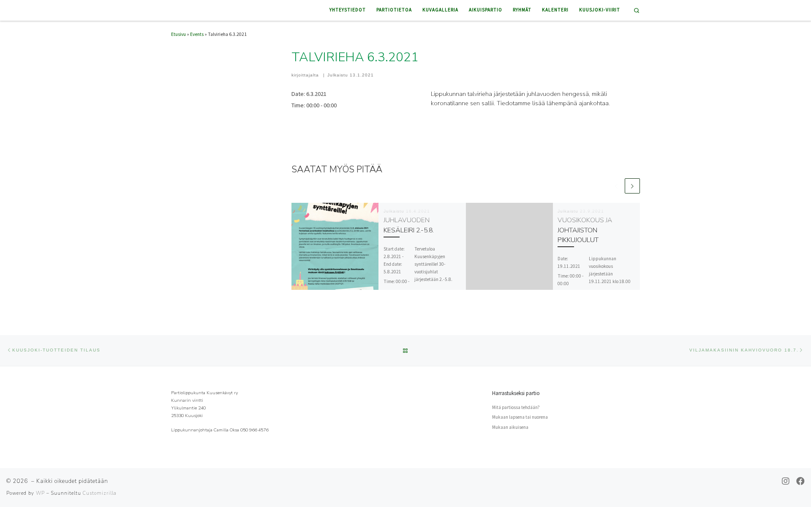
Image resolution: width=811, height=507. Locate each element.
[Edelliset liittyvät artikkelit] (616, 186)
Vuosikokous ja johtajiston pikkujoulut (585, 229)
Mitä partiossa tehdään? (515, 407)
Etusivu (178, 34)
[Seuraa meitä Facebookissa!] (800, 481)
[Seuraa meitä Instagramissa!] (785, 481)
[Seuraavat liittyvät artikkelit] (632, 186)
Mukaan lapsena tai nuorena (520, 417)
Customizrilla (100, 493)
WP (40, 493)
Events (197, 34)
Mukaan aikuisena (510, 427)
